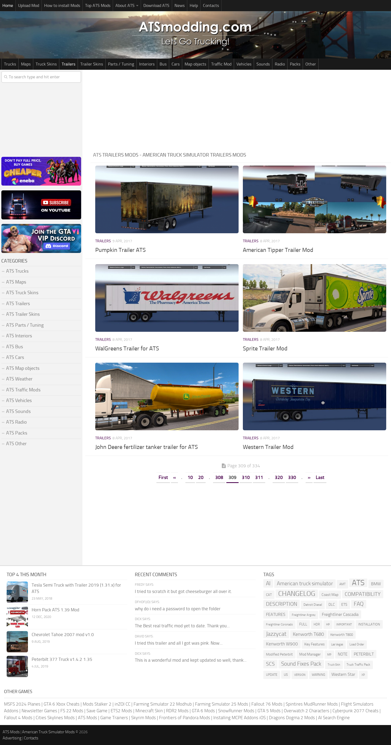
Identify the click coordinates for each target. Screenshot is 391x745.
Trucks (10, 64)
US (286, 675)
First (163, 477)
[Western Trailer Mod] (314, 396)
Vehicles (243, 64)
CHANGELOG (296, 594)
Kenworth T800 (341, 635)
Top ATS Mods (97, 5)
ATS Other (16, 444)
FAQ (359, 604)
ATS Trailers (18, 303)
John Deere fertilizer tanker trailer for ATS (146, 447)
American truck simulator (305, 583)
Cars (176, 64)
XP (363, 675)
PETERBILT (364, 654)
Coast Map (330, 594)
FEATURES (275, 614)
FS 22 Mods (71, 710)
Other (310, 64)
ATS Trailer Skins (23, 314)
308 (219, 477)
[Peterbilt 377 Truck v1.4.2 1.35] (17, 666)
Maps (26, 64)
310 (246, 477)
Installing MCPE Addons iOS (239, 717)
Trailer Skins (91, 64)
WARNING (318, 675)
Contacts (211, 5)
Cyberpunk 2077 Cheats (355, 710)
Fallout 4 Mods (18, 717)
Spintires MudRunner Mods (312, 704)
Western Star (343, 674)
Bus (163, 64)
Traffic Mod (221, 64)
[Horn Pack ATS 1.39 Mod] (17, 617)
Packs (295, 64)
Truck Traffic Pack (358, 664)
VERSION (299, 675)
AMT (342, 584)
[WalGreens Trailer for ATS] (166, 298)
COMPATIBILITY (363, 594)
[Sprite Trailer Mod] (314, 298)
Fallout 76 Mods (266, 704)
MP (329, 654)
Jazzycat (276, 634)
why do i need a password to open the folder (178, 608)
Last (320, 477)
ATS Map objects (22, 368)
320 (279, 477)
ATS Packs (16, 433)
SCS (270, 664)
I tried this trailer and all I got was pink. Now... (179, 643)
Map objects (195, 64)
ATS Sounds (18, 411)
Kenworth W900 (282, 643)
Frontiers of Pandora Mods (184, 717)
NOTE (342, 654)
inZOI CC (122, 704)
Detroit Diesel (312, 605)
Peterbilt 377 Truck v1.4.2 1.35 (62, 659)
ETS (344, 604)
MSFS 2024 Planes (22, 704)
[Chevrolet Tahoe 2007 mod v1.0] (17, 641)
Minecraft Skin (149, 710)
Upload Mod (28, 5)
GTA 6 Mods (203, 710)
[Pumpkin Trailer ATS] (166, 199)
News (179, 5)
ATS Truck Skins (22, 293)
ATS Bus (14, 347)
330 (292, 477)
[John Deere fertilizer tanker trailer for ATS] (166, 396)
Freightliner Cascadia (340, 614)
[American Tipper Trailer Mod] (314, 199)
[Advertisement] (240, 109)
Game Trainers (114, 717)
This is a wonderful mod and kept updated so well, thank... (191, 660)
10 (190, 477)
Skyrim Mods (143, 717)
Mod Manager (310, 654)
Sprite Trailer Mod (265, 348)
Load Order (357, 644)
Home (7, 5)
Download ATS (156, 5)
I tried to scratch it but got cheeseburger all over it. (183, 591)
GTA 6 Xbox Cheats (62, 704)
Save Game (96, 710)
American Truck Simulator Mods (48, 732)
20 (200, 477)
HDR (317, 624)
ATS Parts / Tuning (25, 325)
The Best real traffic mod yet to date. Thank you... (182, 625)
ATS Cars (15, 357)
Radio (280, 64)
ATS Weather (19, 379)
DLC (331, 604)
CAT (269, 595)
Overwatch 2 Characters (306, 710)
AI (268, 583)
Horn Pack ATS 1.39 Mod (55, 609)
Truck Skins (46, 64)
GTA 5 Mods (269, 710)
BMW (376, 583)
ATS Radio (16, 422)
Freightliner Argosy (303, 615)
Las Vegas (337, 644)
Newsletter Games (39, 710)
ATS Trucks (17, 271)
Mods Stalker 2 (97, 704)
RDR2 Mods (177, 710)
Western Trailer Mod (268, 447)
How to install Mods (62, 5)
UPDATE (271, 675)
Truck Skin (334, 664)
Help (194, 5)
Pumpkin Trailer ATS (120, 250)
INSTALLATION (369, 624)
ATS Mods (87, 717)
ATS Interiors (19, 336)
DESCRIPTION (281, 604)
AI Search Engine (334, 717)
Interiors (147, 64)
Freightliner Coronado (279, 624)
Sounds (263, 64)
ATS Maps (16, 282)
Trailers (68, 64)
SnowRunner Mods (236, 710)
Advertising (12, 738)
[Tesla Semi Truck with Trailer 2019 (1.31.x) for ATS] (17, 592)
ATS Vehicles (19, 400)
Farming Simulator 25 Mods (221, 704)
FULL (303, 624)
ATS (358, 583)
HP (328, 624)
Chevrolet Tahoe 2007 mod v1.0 (63, 634)
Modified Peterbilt (279, 654)
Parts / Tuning (121, 64)
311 (259, 477)
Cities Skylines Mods (55, 717)
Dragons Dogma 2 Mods (292, 717)
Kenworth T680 (308, 634)
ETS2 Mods (121, 710)
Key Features (314, 644)
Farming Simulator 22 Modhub (163, 704)
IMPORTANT (344, 624)
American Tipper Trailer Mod (278, 250)
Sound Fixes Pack (301, 664)
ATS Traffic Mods (23, 390)
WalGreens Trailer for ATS (127, 348)
